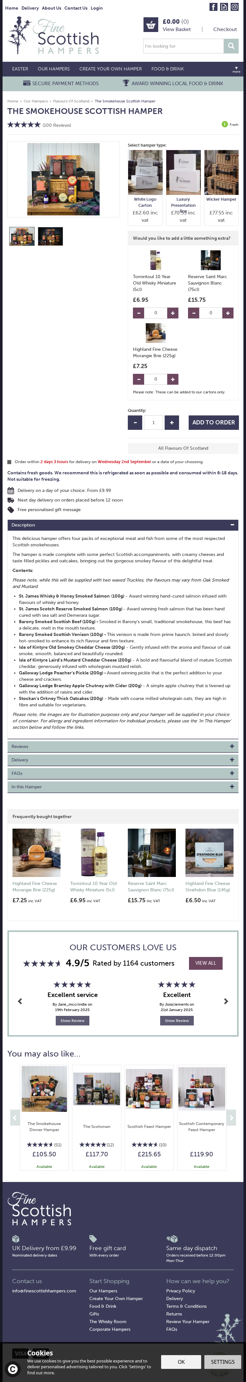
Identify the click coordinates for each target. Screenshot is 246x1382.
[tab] (123, 525)
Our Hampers (103, 1291)
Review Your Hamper (187, 1321)
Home (11, 8)
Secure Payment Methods (65, 83)
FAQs (171, 1329)
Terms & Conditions (186, 1306)
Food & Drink (102, 1306)
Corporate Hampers (109, 1329)
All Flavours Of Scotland (183, 448)
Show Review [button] (73, 1020)
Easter (20, 69)
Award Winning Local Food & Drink (177, 83)
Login (97, 8)
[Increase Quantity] (172, 313)
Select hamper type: (147, 145)
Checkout (225, 29)
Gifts (94, 1314)
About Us (51, 8)
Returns (174, 1314)
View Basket (177, 29)
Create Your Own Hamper (116, 1298)
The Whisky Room (108, 1321)
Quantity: (137, 410)
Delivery (174, 1298)
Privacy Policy (180, 1291)
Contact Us (75, 8)
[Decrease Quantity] (138, 313)
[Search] (231, 46)
